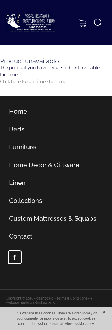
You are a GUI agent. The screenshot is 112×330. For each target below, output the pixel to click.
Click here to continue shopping (33, 81)
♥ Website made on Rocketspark (49, 299)
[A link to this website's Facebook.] (15, 257)
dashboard (44, 297)
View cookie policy (79, 324)
